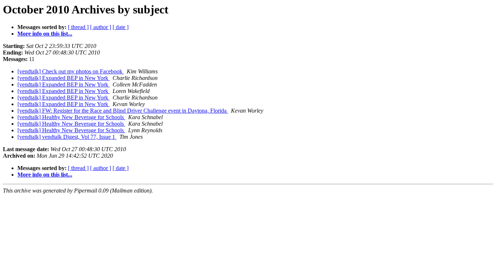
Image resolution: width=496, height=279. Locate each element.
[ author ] (100, 27)
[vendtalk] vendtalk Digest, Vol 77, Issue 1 (67, 137)
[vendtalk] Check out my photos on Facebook (70, 71)
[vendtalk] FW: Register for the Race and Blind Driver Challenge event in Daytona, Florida (122, 111)
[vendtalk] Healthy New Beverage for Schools (71, 117)
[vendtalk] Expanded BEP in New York (63, 78)
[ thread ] (78, 27)
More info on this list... (44, 34)
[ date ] (121, 27)
